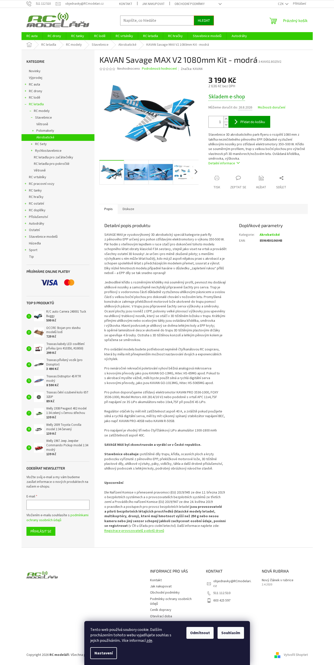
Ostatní (34, 230)
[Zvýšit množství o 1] (225, 119)
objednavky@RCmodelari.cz (232, 583)
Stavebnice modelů (43, 236)
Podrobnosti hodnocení (159, 68)
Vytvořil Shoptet (296, 654)
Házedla (35, 243)
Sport (33, 250)
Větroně (42, 124)
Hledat (204, 20)
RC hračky (36, 196)
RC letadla (36, 104)
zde (149, 640)
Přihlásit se (40, 531)
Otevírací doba (161, 616)
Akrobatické (45, 137)
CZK (281, 4)
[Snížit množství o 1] (225, 125)
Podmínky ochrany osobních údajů (171, 601)
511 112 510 (221, 593)
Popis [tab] (108, 209)
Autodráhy (36, 223)
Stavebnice (43, 117)
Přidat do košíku (252, 122)
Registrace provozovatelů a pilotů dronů (134, 530)
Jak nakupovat (153, 4)
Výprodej (35, 77)
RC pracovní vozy (41, 183)
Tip (31, 256)
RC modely (42, 110)
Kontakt (125, 4)
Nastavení (103, 653)
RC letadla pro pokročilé (51, 163)
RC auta (34, 84)
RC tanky (35, 190)
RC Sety (41, 144)
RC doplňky (37, 210)
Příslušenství (38, 217)
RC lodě (34, 97)
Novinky (35, 71)
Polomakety (45, 130)
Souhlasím (230, 633)
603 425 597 (221, 600)
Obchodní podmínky (190, 4)
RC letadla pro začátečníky (53, 157)
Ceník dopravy (160, 609)
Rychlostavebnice (48, 150)
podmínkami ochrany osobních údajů (57, 518)
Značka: (191, 68)
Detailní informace (221, 163)
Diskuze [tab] (128, 209)
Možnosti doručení (271, 107)
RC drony (35, 91)
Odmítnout (200, 633)
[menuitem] (32, 36)
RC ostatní (36, 203)
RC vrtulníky (37, 177)
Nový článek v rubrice (277, 580)
